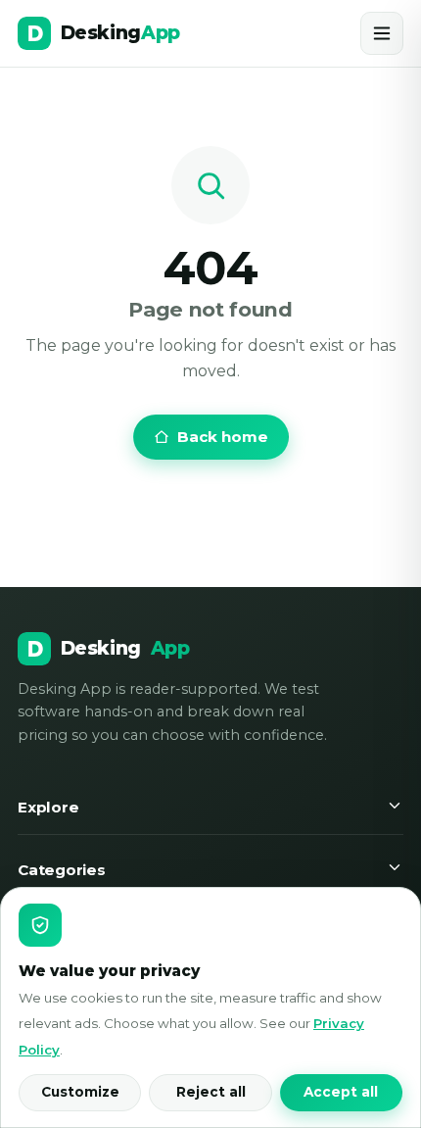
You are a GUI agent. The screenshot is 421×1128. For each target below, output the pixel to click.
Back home (222, 436)
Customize (80, 1092)
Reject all (211, 1092)
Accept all (341, 1092)
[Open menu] (381, 33)
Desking (125, 648)
